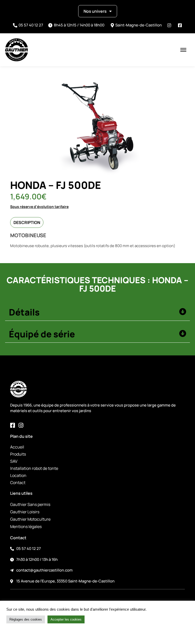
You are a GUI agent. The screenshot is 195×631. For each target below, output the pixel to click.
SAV (14, 461)
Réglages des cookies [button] (25, 619)
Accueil (17, 446)
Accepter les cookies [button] (66, 619)
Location (18, 475)
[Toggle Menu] (183, 50)
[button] (97, 312)
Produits (18, 454)
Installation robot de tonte (34, 468)
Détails (24, 312)
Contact (17, 482)
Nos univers (95, 11)
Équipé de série (42, 334)
